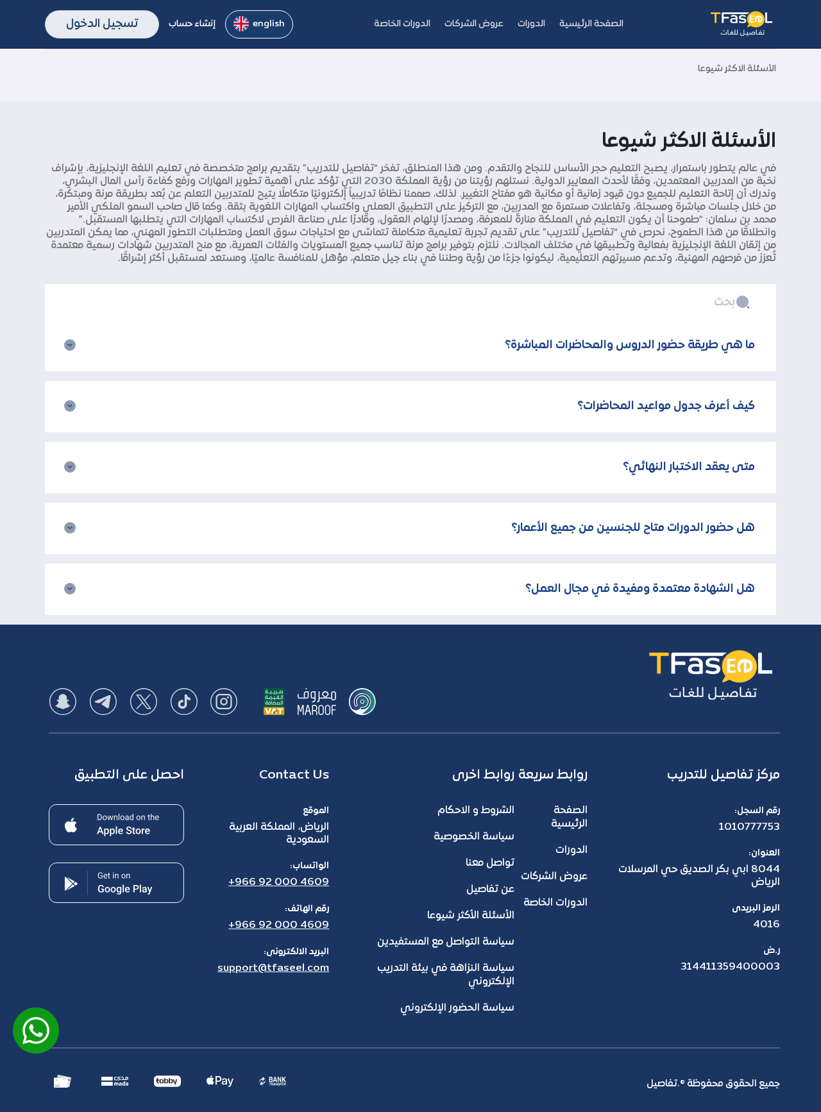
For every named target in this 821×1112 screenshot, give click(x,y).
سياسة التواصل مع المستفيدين (445, 942)
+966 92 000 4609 (278, 882)
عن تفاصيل (490, 889)
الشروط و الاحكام (475, 810)
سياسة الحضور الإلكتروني (457, 1008)
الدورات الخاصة (555, 903)
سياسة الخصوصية (474, 836)
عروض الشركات (554, 876)
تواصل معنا (490, 863)
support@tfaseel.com (273, 968)
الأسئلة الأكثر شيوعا (470, 915)
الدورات (571, 850)
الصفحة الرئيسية (569, 817)
